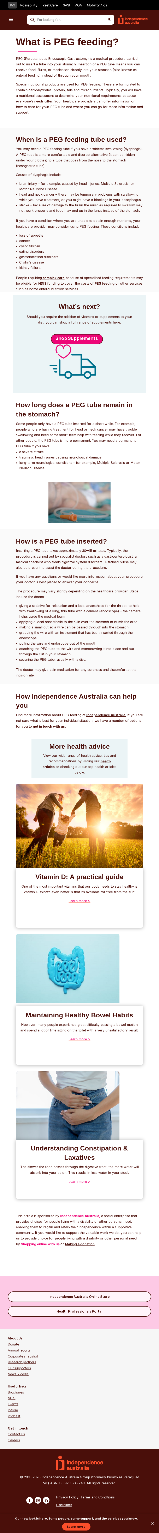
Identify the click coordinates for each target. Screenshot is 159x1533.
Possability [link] (28, 5)
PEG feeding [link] (104, 283)
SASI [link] (66, 5)
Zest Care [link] (50, 5)
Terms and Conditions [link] (98, 1497)
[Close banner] (153, 1523)
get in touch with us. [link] (49, 726)
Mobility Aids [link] (97, 5)
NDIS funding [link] (49, 283)
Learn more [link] (76, 1527)
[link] (135, 22)
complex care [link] (54, 278)
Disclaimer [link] (64, 1505)
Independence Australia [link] (79, 1216)
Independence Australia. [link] (106, 715)
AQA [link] (78, 5)
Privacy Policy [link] (67, 1497)
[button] (10, 19)
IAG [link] (12, 5)
